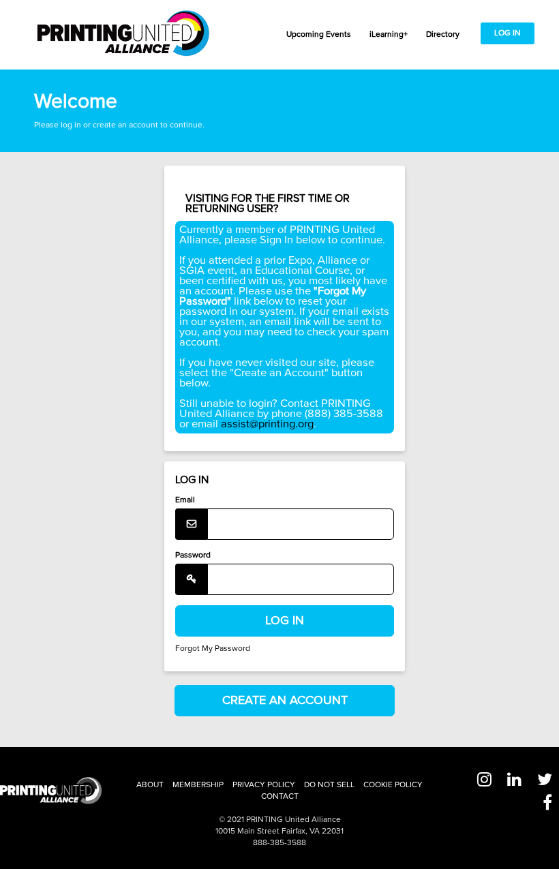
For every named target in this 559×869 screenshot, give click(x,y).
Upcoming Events (318, 34)
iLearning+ (388, 34)
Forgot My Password (212, 648)
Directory (442, 34)
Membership (198, 785)
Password (193, 555)
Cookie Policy (393, 785)
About (150, 785)
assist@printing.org (267, 424)
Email (185, 500)
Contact (280, 796)
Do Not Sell (329, 785)
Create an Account (285, 699)
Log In (507, 33)
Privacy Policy (263, 785)
